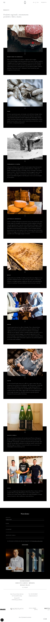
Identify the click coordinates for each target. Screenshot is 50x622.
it (36, 2)
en (38, 2)
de (34, 2)
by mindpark (25, 587)
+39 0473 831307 (34, 594)
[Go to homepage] (25, 2)
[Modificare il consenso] (2, 619)
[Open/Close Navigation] (4, 2)
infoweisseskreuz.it (33, 595)
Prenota (44, 2)
